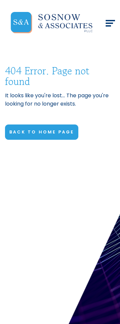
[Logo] (51, 23)
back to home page (41, 132)
